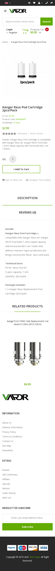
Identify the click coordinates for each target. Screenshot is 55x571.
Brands (5, 470)
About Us (6, 422)
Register (13, 32)
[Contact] (47, 3)
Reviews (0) (27, 212)
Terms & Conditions (12, 436)
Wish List (6, 497)
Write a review (36, 133)
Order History (9, 493)
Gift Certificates (10, 474)
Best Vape (35, 556)
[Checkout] (52, 3)
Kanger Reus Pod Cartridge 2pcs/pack (28, 42)
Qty (4, 159)
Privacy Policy (9, 431)
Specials (6, 483)
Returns (6, 488)
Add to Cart (22, 169)
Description (27, 198)
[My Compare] (29, 3)
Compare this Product (40, 180)
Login (9, 29)
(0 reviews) (22, 133)
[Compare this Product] (38, 356)
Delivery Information (12, 427)
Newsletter (7, 450)
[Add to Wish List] (27, 356)
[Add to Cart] (16, 356)
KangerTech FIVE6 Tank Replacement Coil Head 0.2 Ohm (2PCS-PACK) (27, 323)
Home (5, 42)
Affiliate (6, 479)
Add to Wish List (13, 180)
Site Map (6, 445)
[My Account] (40, 3)
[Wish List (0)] (34, 3)
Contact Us (7, 441)
